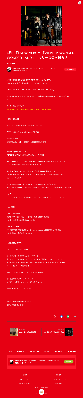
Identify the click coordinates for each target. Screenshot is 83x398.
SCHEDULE (47, 352)
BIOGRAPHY (58, 352)
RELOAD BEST (34, 352)
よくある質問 (58, 383)
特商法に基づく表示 (24, 383)
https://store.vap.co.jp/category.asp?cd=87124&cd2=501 (29, 109)
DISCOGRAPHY (72, 352)
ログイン (79, 2)
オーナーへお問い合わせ (41, 388)
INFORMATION (11, 63)
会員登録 (68, 362)
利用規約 (58, 375)
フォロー (71, 69)
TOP (10, 352)
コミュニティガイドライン (58, 379)
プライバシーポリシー (24, 379)
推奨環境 (24, 375)
